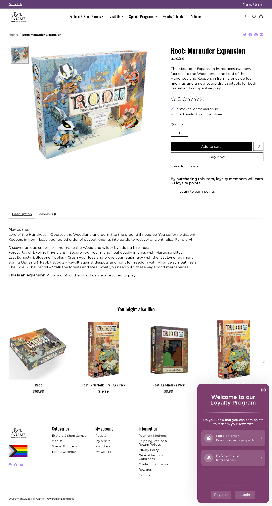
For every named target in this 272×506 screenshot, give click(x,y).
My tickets (102, 446)
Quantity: (177, 124)
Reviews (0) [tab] (49, 214)
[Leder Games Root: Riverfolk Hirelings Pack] (103, 350)
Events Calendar (174, 16)
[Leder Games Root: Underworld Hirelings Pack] (233, 350)
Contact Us (15, 4)
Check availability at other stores (198, 114)
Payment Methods (152, 435)
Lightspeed (67, 498)
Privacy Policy (149, 450)
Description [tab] (22, 214)
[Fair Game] (18, 16)
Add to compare (186, 166)
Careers (144, 475)
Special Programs (65, 446)
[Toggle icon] (247, 16)
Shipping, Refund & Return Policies (153, 442)
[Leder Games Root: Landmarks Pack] (168, 350)
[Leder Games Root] (38, 350)
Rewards (145, 469)
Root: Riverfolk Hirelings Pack (103, 384)
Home (13, 35)
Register (101, 435)
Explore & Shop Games (69, 435)
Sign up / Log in (252, 4)
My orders (102, 441)
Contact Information (154, 464)
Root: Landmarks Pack (169, 384)
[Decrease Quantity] (175, 133)
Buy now (217, 157)
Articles (196, 16)
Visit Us (57, 441)
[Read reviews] (185, 98)
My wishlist (103, 452)
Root (38, 384)
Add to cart (211, 146)
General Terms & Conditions (151, 457)
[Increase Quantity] (184, 133)
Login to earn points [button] (197, 191)
